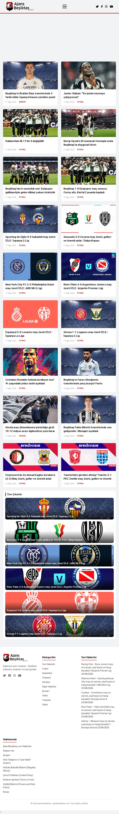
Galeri (45, 704)
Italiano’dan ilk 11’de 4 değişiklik (24, 141)
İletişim (6, 755)
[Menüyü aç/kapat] (64, 6)
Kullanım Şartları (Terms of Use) (18, 779)
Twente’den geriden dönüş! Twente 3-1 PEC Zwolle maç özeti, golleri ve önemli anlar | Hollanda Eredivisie (88, 478)
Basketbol (47, 673)
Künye (6, 792)
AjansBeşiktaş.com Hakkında (17, 746)
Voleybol (46, 677)
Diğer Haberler (49, 686)
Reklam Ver (8, 751)
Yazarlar (46, 700)
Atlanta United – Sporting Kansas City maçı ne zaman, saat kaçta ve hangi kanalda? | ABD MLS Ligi (98, 681)
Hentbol (46, 682)
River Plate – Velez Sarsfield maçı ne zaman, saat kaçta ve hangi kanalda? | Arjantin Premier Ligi (97, 710)
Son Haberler (48, 664)
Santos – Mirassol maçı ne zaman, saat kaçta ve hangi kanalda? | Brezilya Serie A (98, 724)
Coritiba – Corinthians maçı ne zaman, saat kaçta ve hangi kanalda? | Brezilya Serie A (96, 695)
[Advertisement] (59, 36)
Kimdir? (46, 691)
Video (45, 695)
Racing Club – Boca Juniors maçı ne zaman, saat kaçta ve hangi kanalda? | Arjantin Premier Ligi (97, 667)
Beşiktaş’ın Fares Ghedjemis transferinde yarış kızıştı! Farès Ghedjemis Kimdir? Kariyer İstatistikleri (87, 383)
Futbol (45, 668)
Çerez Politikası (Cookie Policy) (18, 775)
